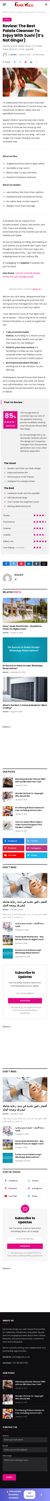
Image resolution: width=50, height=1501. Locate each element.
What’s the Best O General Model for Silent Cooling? (25, 706)
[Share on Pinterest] (25, 62)
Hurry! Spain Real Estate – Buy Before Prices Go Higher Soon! (22, 627)
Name (6, 1435)
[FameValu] (25, 4)
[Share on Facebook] (14, 62)
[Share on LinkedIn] (31, 62)
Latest (7, 20)
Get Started (29, 1494)
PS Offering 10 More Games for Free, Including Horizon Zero (29, 809)
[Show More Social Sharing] (36, 62)
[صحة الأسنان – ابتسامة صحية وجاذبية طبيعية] (8, 927)
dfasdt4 (14, 55)
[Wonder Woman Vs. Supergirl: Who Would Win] (8, 797)
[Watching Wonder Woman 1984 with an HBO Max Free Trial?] (8, 782)
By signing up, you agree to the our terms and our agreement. (26, 1010)
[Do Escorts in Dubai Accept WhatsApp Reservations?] (25, 649)
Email (5, 1445)
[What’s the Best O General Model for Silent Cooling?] (25, 689)
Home (5, 12)
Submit (9, 1477)
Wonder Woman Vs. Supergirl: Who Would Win (29, 794)
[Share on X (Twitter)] (20, 62)
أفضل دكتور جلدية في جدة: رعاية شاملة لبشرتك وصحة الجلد (25, 903)
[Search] (46, 5)
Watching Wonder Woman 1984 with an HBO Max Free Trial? (30, 780)
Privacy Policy (31, 1010)
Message (7, 1455)
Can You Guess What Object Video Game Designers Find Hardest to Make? (28, 825)
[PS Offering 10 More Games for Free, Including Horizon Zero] (8, 811)
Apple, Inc (36, 289)
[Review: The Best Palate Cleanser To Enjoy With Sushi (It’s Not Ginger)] (25, 82)
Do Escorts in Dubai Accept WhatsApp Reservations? (23, 667)
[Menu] (4, 5)
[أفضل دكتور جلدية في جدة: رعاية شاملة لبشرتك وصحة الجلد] (25, 885)
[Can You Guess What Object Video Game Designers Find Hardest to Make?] (8, 825)
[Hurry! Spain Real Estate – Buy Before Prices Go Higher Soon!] (25, 610)
